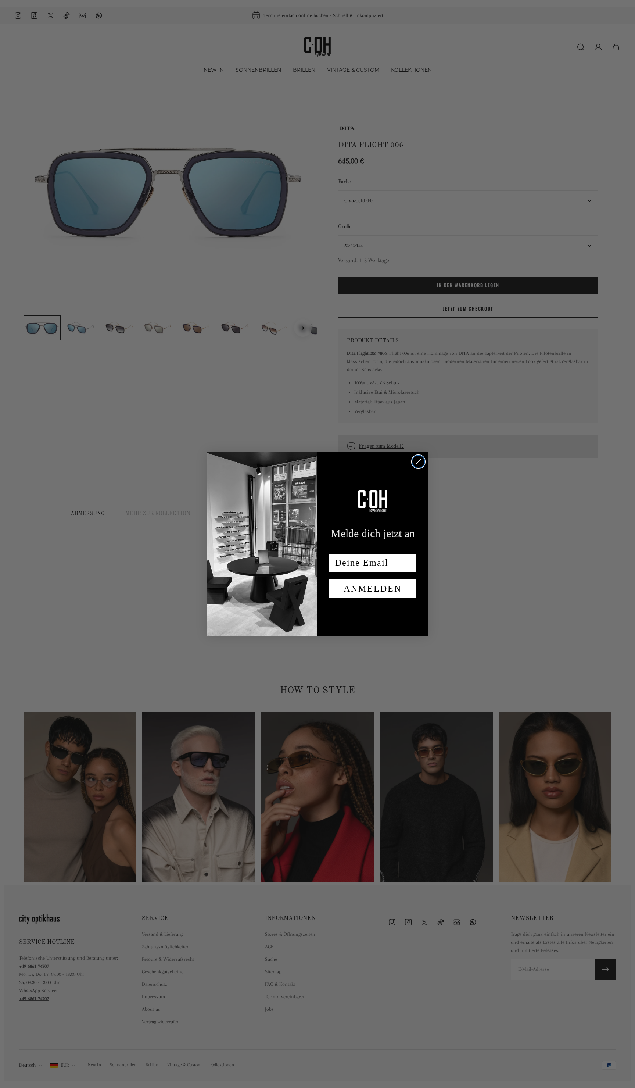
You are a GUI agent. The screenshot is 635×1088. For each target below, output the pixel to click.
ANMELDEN (373, 588)
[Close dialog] (418, 461)
